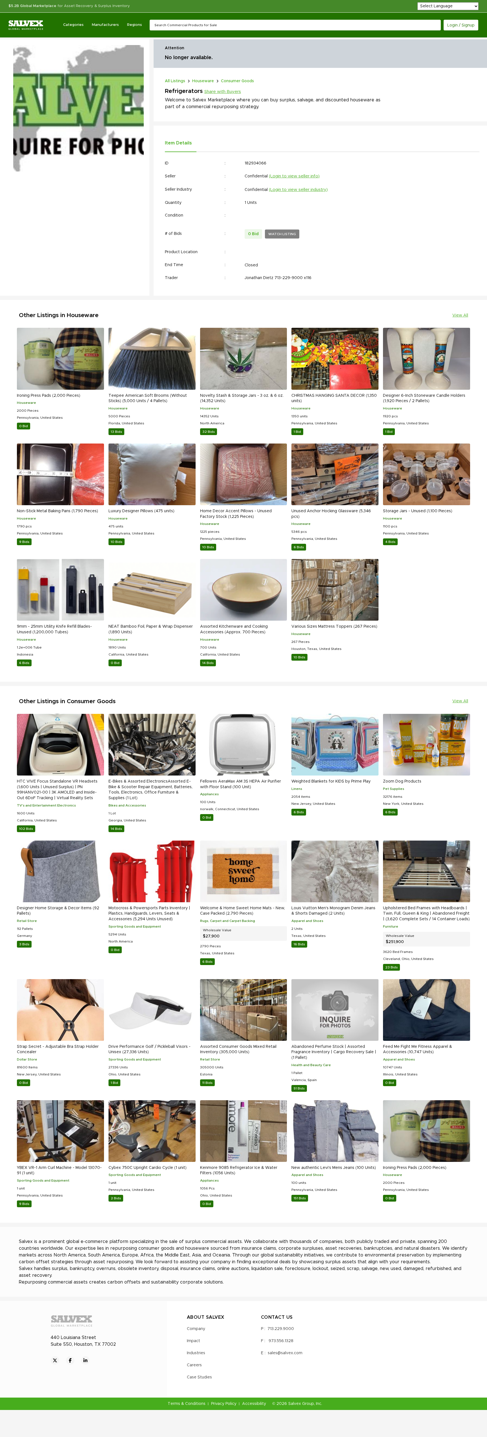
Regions (134, 25)
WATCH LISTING (282, 234)
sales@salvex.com (285, 1353)
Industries (196, 1353)
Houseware (203, 81)
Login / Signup (461, 25)
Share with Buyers (222, 92)
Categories (73, 25)
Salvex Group (301, 1404)
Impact (193, 1341)
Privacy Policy (223, 1404)
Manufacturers (105, 25)
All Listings (175, 81)
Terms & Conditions (186, 1404)
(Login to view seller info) (294, 176)
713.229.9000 (280, 1329)
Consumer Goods (237, 81)
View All (460, 315)
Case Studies (199, 1377)
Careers (194, 1365)
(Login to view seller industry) (298, 190)
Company (196, 1329)
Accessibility (254, 1404)
